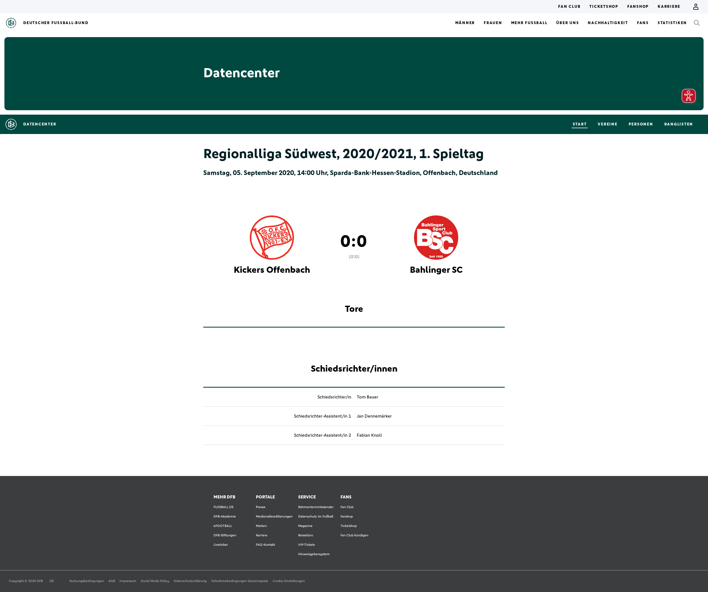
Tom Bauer (367, 397)
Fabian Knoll (369, 435)
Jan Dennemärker (374, 416)
